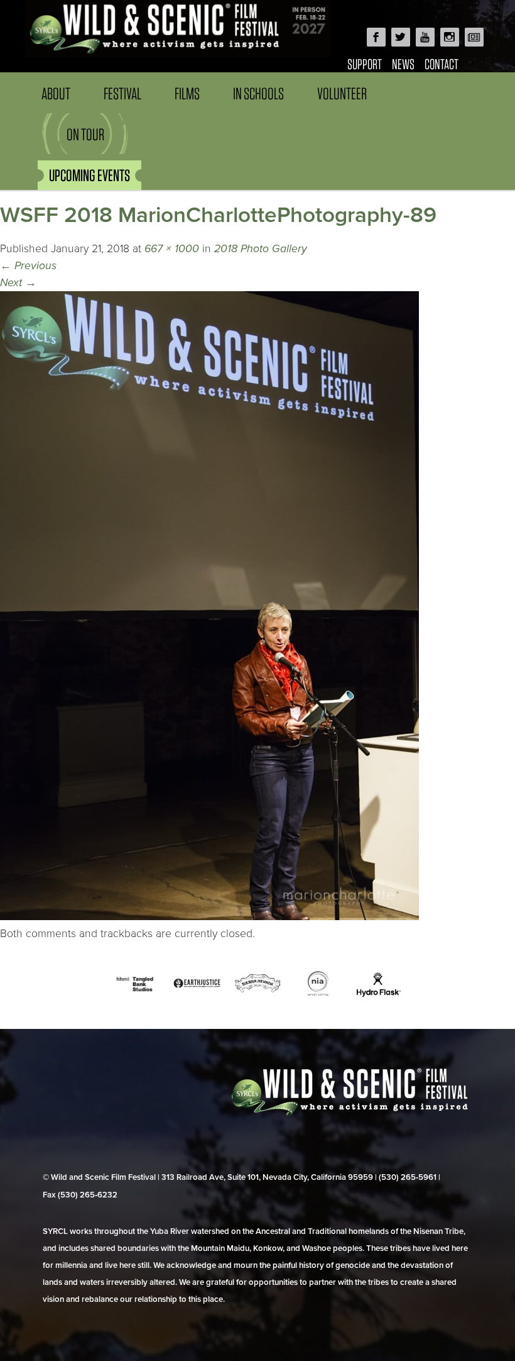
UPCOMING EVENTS (89, 175)
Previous (28, 265)
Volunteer (342, 93)
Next (18, 282)
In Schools (258, 93)
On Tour (85, 134)
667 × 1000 (171, 248)
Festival (122, 93)
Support (364, 63)
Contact (441, 63)
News (403, 63)
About (55, 93)
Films (187, 93)
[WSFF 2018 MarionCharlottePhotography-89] (209, 916)
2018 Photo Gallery (260, 248)
